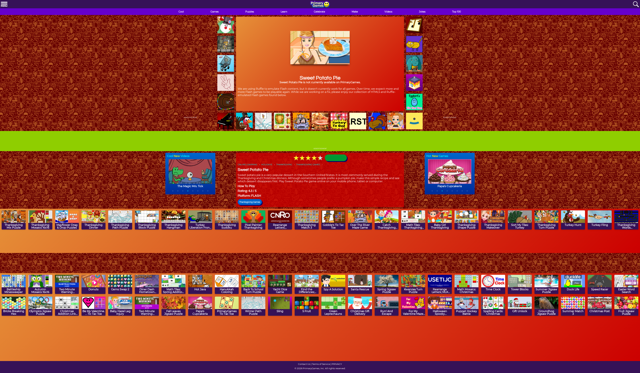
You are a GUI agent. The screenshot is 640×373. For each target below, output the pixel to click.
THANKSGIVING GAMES (308, 164)
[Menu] (4, 4)
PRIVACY (337, 364)
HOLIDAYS (266, 164)
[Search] (635, 4)
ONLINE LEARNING (247, 164)
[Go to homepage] (320, 4)
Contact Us (304, 364)
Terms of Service (321, 364)
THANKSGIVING (284, 164)
